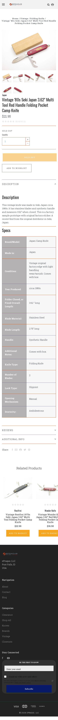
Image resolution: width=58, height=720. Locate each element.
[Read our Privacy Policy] (52, 680)
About (5, 586)
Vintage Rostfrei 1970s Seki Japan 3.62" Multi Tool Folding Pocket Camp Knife (18, 518)
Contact (6, 592)
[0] (52, 4)
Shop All (6, 620)
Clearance (7, 614)
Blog (4, 597)
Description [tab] (10, 184)
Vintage (6, 636)
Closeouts (7, 641)
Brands (6, 630)
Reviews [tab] (7, 430)
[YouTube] (8, 658)
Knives (5, 625)
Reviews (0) (21, 121)
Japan (4, 95)
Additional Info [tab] (13, 439)
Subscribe (29, 688)
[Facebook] (2, 658)
